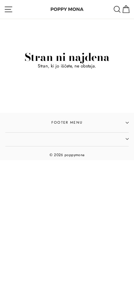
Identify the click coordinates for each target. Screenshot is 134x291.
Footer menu (67, 122)
